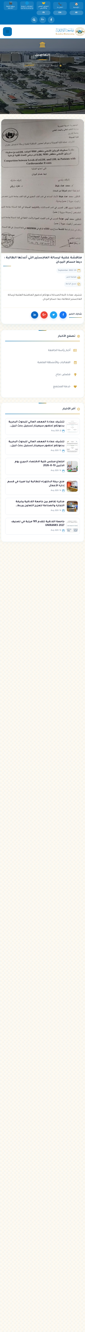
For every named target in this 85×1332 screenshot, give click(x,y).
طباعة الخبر (71, 277)
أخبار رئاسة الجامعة (59, 350)
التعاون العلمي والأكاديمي (43, 7)
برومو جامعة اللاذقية (10, 7)
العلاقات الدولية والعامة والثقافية (27, 7)
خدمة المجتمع (61, 386)
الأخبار (42, 66)
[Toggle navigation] (7, 31)
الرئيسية (76, 7)
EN (60, 13)
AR (76, 13)
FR (43, 13)
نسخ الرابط (71, 284)
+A (42, 19)
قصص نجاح (63, 374)
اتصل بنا (60, 7)
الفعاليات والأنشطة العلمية (54, 362)
